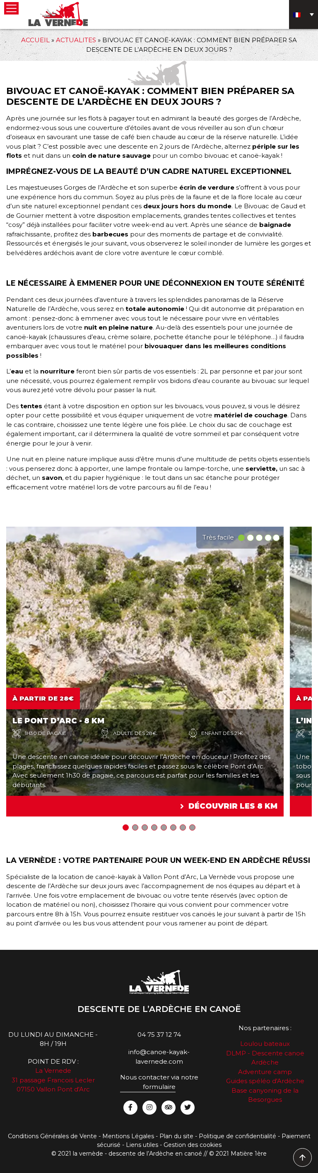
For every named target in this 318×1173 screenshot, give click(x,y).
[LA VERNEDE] (58, 13)
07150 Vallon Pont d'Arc (53, 1089)
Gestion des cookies (193, 1145)
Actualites (76, 40)
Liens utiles (142, 1145)
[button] (126, 827)
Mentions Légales (128, 1136)
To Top (303, 1158)
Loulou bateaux (265, 1044)
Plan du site (176, 1136)
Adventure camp (265, 1072)
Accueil (35, 40)
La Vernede (53, 1070)
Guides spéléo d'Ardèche (265, 1081)
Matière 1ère (249, 1153)
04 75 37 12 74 (159, 1034)
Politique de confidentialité (237, 1136)
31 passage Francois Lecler (53, 1080)
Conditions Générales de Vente (52, 1136)
